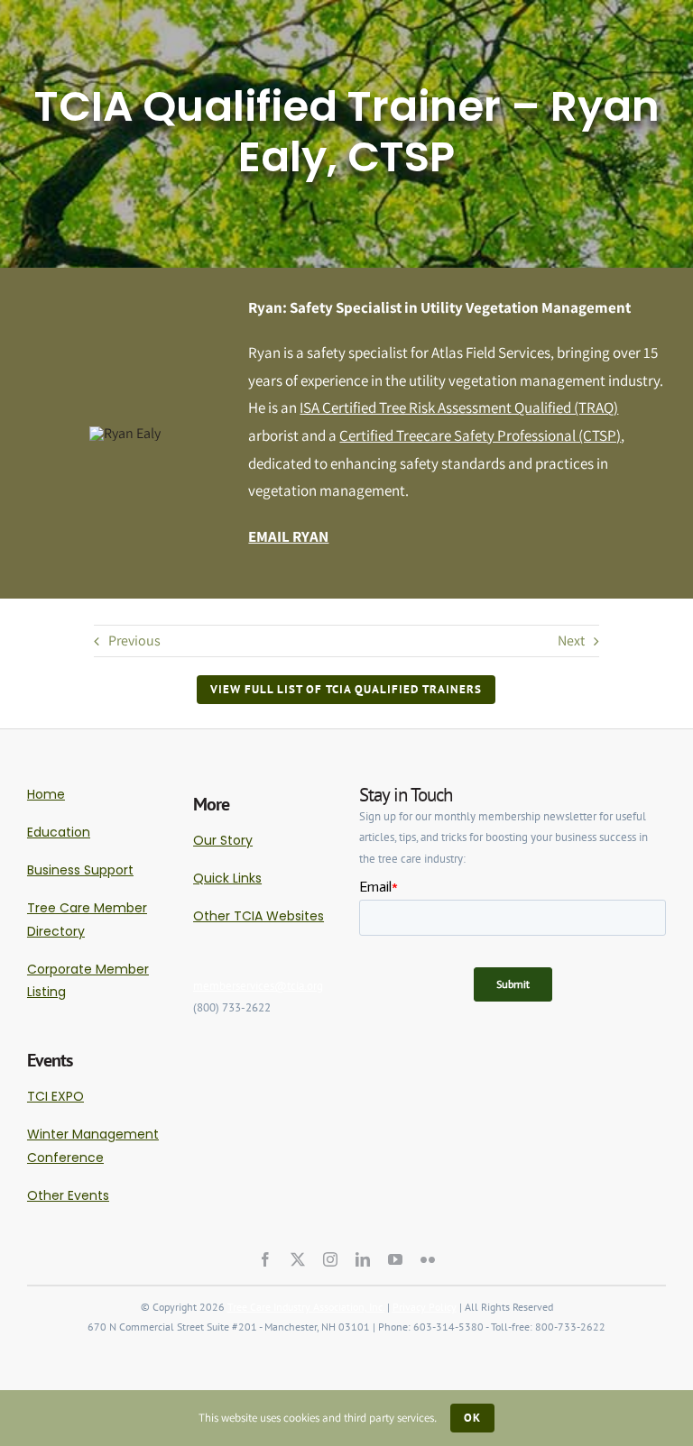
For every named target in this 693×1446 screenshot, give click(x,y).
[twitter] (298, 1259)
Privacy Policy (425, 1306)
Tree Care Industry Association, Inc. (305, 1306)
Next (571, 640)
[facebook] (265, 1259)
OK (472, 1417)
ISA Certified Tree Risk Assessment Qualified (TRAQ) (459, 407)
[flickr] (427, 1259)
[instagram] (330, 1259)
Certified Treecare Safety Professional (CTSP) (480, 435)
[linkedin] (363, 1259)
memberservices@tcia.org (258, 985)
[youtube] (395, 1259)
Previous (134, 640)
